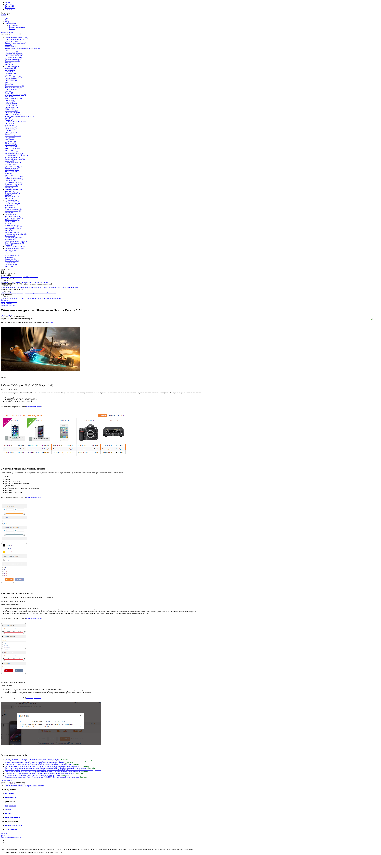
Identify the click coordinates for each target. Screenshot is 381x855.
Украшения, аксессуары (14, 54)
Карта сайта (5, 835)
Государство (10, 70)
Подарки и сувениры (13, 59)
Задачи (8, 252)
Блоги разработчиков (12, 817)
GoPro (50, 322)
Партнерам (8, 4)
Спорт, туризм (11, 80)
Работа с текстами (12, 220)
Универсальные (11, 52)
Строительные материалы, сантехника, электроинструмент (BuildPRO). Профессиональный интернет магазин (42, 771)
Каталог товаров (12, 157)
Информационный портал (15, 121)
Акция (7, 18)
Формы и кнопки (12, 225)
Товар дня (9, 161)
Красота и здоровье (12, 61)
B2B (8, 62)
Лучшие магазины (7, 303)
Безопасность (11, 239)
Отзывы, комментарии (14, 184)
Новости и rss (11, 221)
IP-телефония (10, 205)
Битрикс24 (8, 9)
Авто (7, 50)
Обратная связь (11, 186)
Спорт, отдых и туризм (14, 112)
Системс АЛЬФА (7, 315)
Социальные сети (12, 204)
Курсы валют (10, 173)
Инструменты (11, 264)
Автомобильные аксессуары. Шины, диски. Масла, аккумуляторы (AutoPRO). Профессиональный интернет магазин (44, 761)
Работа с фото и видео (14, 218)
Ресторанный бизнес (13, 77)
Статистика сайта (12, 193)
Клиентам (8, 2)
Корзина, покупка (13, 162)
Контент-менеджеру (13, 216)
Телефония (10, 262)
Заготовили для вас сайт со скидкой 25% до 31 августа (19, 277)
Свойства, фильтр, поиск (15, 159)
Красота (9, 93)
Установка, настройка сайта (15, 234)
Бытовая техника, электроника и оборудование (22, 48)
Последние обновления (9, 302)
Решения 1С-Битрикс (8, 305)
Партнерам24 (9, 6)
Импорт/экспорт (12, 261)
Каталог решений (7, 32)
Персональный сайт (13, 136)
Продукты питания (13, 41)
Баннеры (9, 191)
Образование (10, 75)
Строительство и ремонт (14, 39)
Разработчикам (10, 8)
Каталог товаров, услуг (14, 86)
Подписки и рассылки (14, 182)
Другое (9, 64)
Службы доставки (12, 168)
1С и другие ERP (12, 202)
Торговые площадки (13, 209)
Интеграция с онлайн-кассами (16, 155)
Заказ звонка (10, 180)
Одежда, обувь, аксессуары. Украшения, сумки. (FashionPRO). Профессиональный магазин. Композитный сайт (42, 766)
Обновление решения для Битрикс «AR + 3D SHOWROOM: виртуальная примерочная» (31, 298)
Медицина (10, 71)
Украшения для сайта (13, 227)
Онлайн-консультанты (14, 179)
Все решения (9, 793)
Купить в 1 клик (11, 164)
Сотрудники (10, 259)
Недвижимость (11, 73)
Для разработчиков (13, 232)
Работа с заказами (12, 171)
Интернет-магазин (31, 786)
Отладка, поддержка (13, 237)
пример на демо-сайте (33, 407)
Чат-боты (9, 257)
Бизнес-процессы (12, 255)
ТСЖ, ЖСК (10, 109)
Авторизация (5, 13)
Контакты (12, 29)
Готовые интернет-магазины (14, 786)
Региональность (12, 196)
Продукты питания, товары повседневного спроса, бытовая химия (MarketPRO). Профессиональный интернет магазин (45, 768)
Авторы (7, 22)
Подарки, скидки (12, 170)
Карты (8, 223)
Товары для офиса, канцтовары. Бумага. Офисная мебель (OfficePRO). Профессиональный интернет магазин (42, 777)
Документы (10, 250)
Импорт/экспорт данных (14, 243)
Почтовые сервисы (13, 211)
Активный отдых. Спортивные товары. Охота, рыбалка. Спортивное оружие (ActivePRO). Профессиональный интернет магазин (49, 770)
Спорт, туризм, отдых (13, 55)
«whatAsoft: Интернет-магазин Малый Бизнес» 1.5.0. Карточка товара (24, 282)
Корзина (3, 15)
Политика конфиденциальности (12, 837)
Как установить (14, 25)
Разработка (10, 236)
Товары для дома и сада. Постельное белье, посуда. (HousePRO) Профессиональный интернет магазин (39, 773)
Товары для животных (13, 57)
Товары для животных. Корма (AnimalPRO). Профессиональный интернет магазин (33, 775)
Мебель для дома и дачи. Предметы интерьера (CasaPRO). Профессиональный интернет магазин (38, 764)
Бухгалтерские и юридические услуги (19, 116)
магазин (41, 786)
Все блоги (4, 300)
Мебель (8, 45)
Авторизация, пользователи (16, 241)
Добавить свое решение (17, 27)
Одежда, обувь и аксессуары (15, 95)
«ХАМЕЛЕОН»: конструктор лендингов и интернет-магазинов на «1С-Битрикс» (28, 293)
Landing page (10, 68)
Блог (6, 20)
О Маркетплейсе (10, 23)
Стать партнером (11, 829)
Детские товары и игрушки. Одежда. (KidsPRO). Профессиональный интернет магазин (34, 763)
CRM (8, 254)
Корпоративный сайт (14, 98)
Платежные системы (13, 166)
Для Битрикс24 (10, 797)
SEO (8, 195)
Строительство (11, 79)
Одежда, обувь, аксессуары (15, 43)
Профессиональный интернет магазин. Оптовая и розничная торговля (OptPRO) (32, 759)
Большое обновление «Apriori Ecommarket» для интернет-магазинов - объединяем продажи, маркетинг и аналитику (40, 287)
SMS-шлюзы (10, 207)
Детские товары (11, 46)
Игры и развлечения (13, 229)
